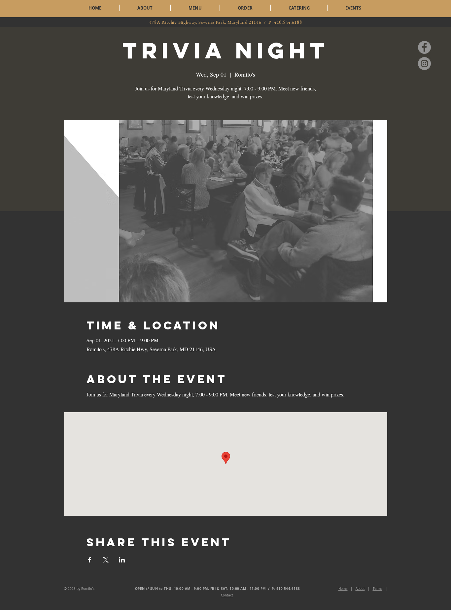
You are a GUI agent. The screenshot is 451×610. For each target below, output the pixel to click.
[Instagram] (424, 63)
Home (343, 589)
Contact (227, 595)
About (360, 589)
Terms (377, 589)
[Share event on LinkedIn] (122, 559)
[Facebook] (424, 47)
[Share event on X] (106, 559)
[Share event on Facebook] (90, 559)
